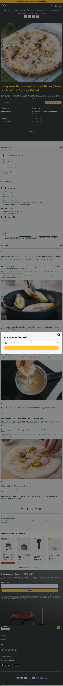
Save (31, 348)
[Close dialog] (58, 334)
